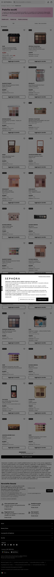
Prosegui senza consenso (44, 276)
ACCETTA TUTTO (42, 299)
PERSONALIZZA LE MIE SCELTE (27, 299)
